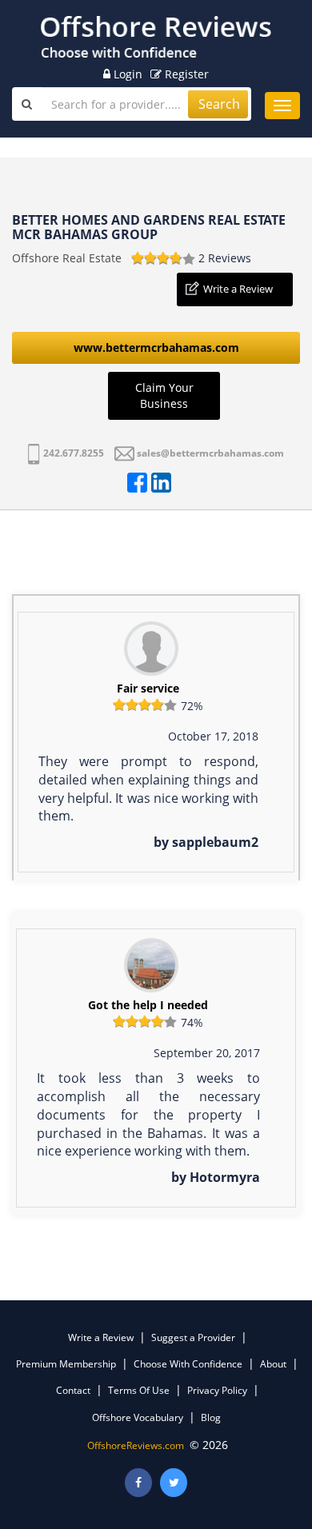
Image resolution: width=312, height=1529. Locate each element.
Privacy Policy (217, 1390)
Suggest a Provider (193, 1337)
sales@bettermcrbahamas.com (210, 453)
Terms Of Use (139, 1390)
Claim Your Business (164, 395)
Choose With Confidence (188, 1364)
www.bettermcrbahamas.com (156, 347)
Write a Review (238, 288)
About (273, 1364)
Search (219, 104)
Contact (73, 1390)
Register (185, 74)
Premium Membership (66, 1364)
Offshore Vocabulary (137, 1417)
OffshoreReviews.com (135, 1445)
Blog (211, 1417)
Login (126, 74)
